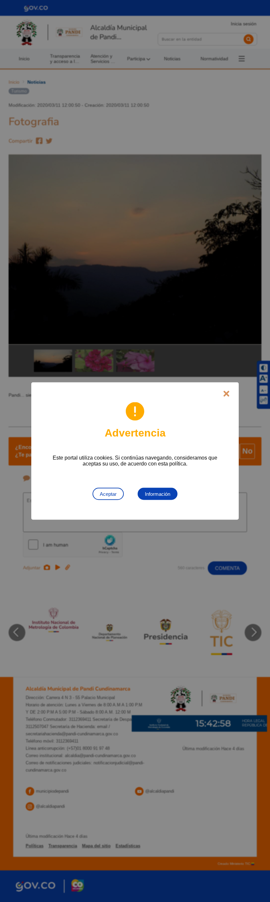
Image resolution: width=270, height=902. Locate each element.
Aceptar (108, 494)
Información (157, 494)
